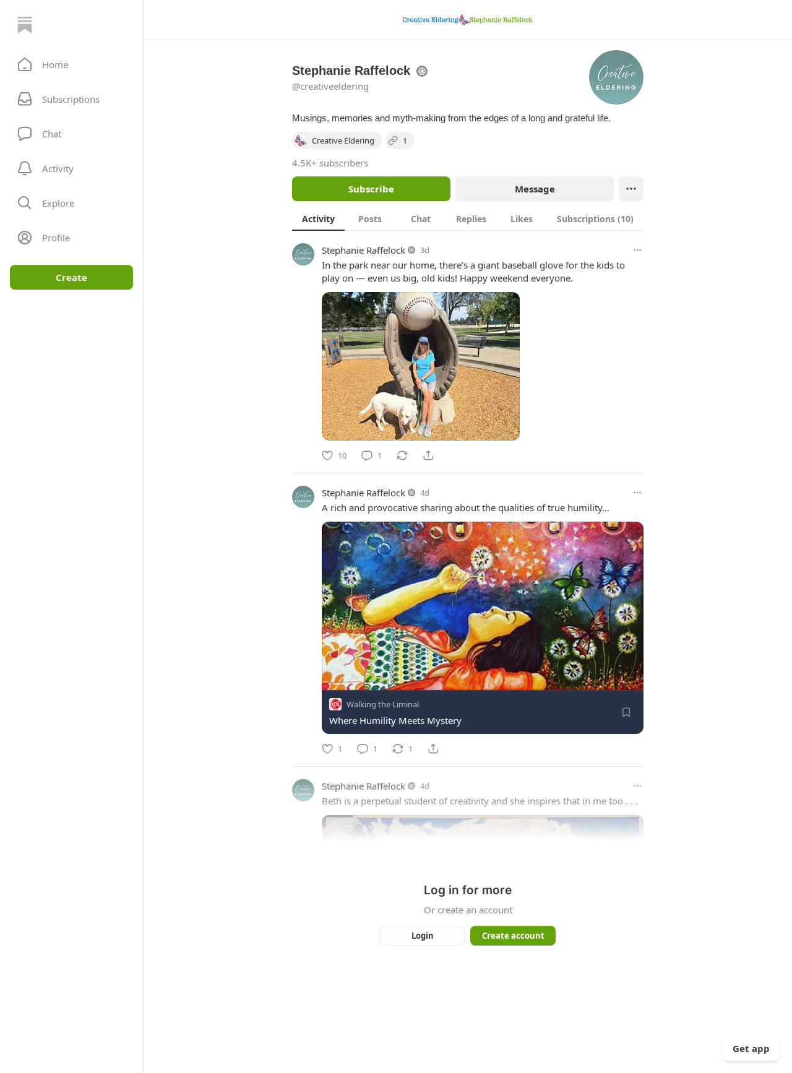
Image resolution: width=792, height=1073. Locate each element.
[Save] (626, 712)
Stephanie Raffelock (363, 250)
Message (535, 189)
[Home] (25, 25)
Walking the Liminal (382, 704)
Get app (751, 1048)
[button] (71, 64)
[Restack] (402, 455)
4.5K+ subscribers (330, 163)
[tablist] (468, 218)
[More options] (637, 250)
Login (422, 935)
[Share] (428, 455)
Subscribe (371, 189)
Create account (513, 935)
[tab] (318, 218)
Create (71, 277)
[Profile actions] (631, 188)
